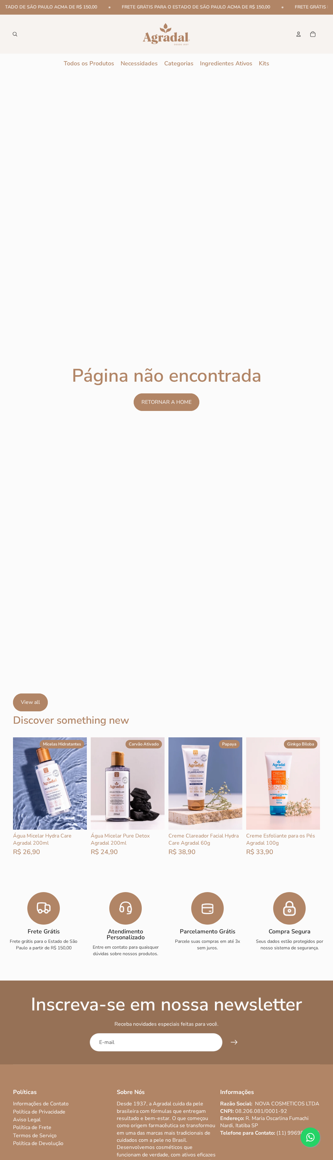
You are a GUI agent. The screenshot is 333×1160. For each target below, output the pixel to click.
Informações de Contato (41, 1103)
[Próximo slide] (82, 783)
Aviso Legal (27, 1119)
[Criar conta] (234, 1042)
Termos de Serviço (35, 1135)
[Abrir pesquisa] (15, 34)
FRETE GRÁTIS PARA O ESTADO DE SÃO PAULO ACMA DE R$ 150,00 (191, 7)
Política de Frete (32, 1127)
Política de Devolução (38, 1143)
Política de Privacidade (39, 1111)
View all (30, 702)
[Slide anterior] (18, 783)
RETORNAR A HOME (166, 402)
